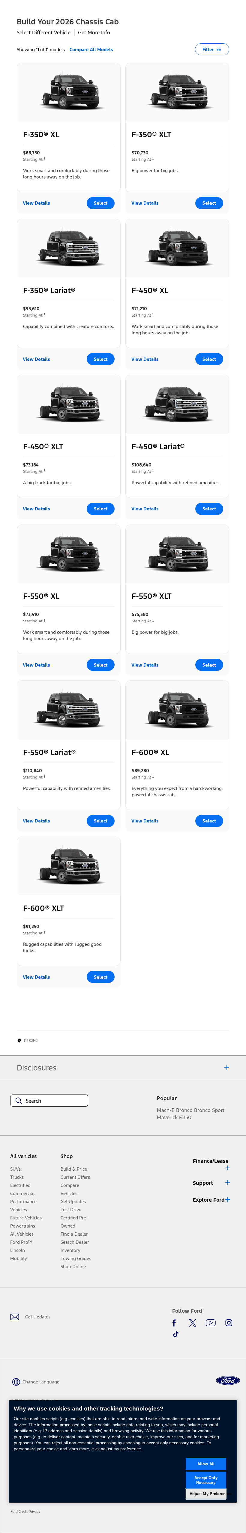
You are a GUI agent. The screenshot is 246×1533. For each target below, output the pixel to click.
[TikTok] (175, 1334)
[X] (192, 1323)
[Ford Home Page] (228, 1380)
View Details (36, 203)
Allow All (205, 1464)
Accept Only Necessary (205, 1480)
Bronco (184, 1110)
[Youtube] (211, 1323)
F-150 (185, 1117)
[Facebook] (175, 1323)
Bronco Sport (209, 1110)
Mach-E (166, 1110)
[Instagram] (228, 1323)
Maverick (167, 1117)
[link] (27, 1512)
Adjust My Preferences (208, 1493)
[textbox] (49, 1101)
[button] (212, 1163)
